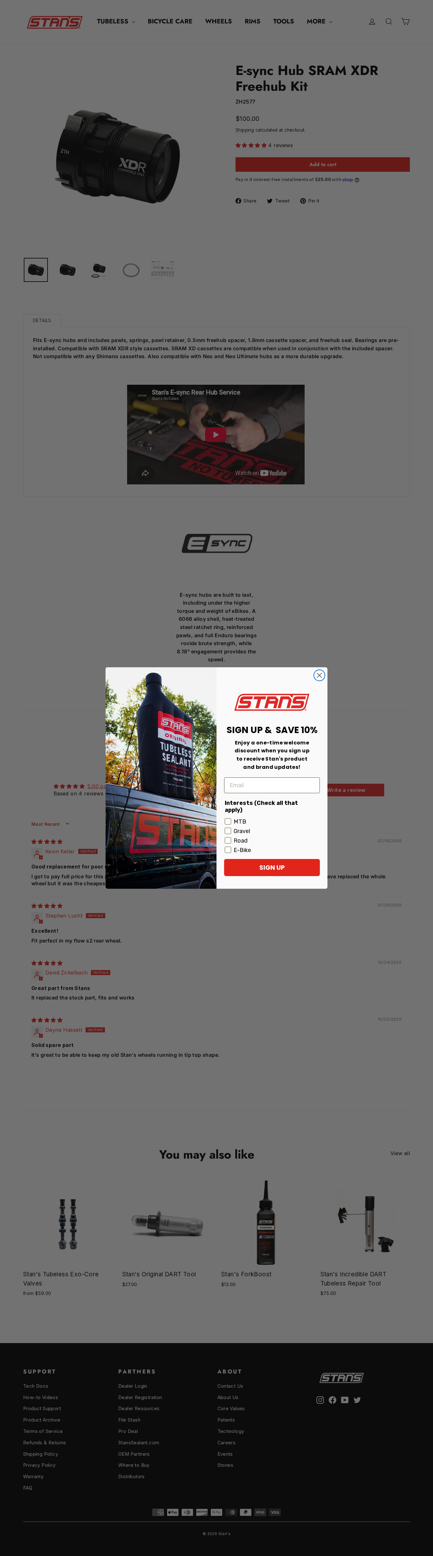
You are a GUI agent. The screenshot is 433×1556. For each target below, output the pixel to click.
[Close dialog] (319, 675)
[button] (272, 702)
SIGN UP (272, 867)
